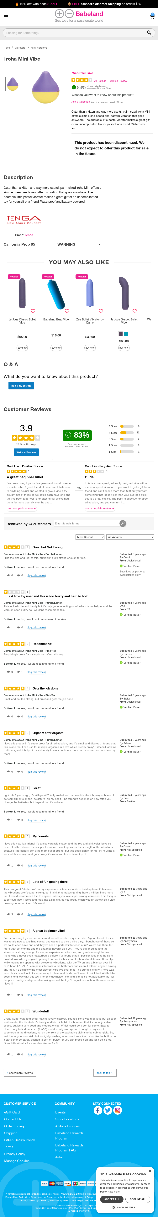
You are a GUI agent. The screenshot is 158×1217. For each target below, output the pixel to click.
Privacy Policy (14, 1154)
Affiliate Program (67, 1126)
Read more (113, 1191)
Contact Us (13, 1119)
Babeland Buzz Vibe (56, 319)
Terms (8, 1147)
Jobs (59, 1157)
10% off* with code (36, 4)
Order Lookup (14, 1126)
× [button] (149, 1171)
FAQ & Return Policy (19, 1140)
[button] (5, 16)
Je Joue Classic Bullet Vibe (22, 321)
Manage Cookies (16, 1161)
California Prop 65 (40, 244)
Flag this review (37, 575)
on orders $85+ (105, 4)
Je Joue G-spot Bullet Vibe (124, 321)
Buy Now (22, 347)
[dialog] (125, 1190)
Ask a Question (80, 101)
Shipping (11, 1133)
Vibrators (20, 47)
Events (60, 1112)
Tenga (29, 235)
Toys (7, 47)
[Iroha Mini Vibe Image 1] (45, 87)
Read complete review (20, 508)
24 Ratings (100, 80)
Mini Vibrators (39, 47)
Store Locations (67, 1119)
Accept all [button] (111, 1199)
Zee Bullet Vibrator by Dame (90, 321)
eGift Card (12, 1112)
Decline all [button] (138, 1199)
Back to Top (103, 1072)
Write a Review (118, 80)
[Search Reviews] (122, 523)
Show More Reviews (21, 1072)
